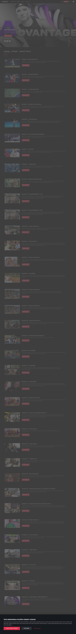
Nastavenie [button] (26, 628)
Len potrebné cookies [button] (37, 628)
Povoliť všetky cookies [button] (11, 628)
